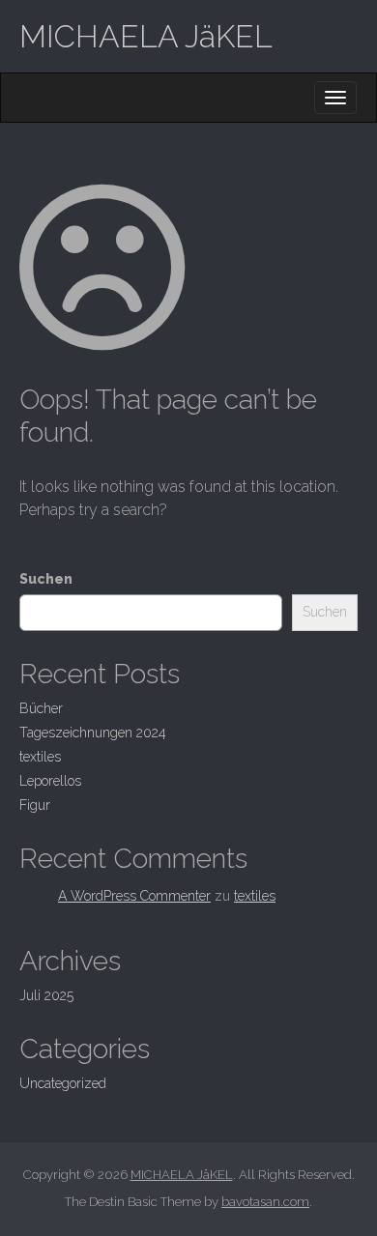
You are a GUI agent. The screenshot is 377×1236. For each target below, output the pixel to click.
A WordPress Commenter (134, 896)
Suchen (45, 579)
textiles (40, 756)
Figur (34, 805)
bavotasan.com (265, 1201)
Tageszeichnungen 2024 (92, 732)
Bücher (41, 708)
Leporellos (50, 781)
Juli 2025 (46, 995)
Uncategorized (62, 1083)
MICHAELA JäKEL (146, 36)
